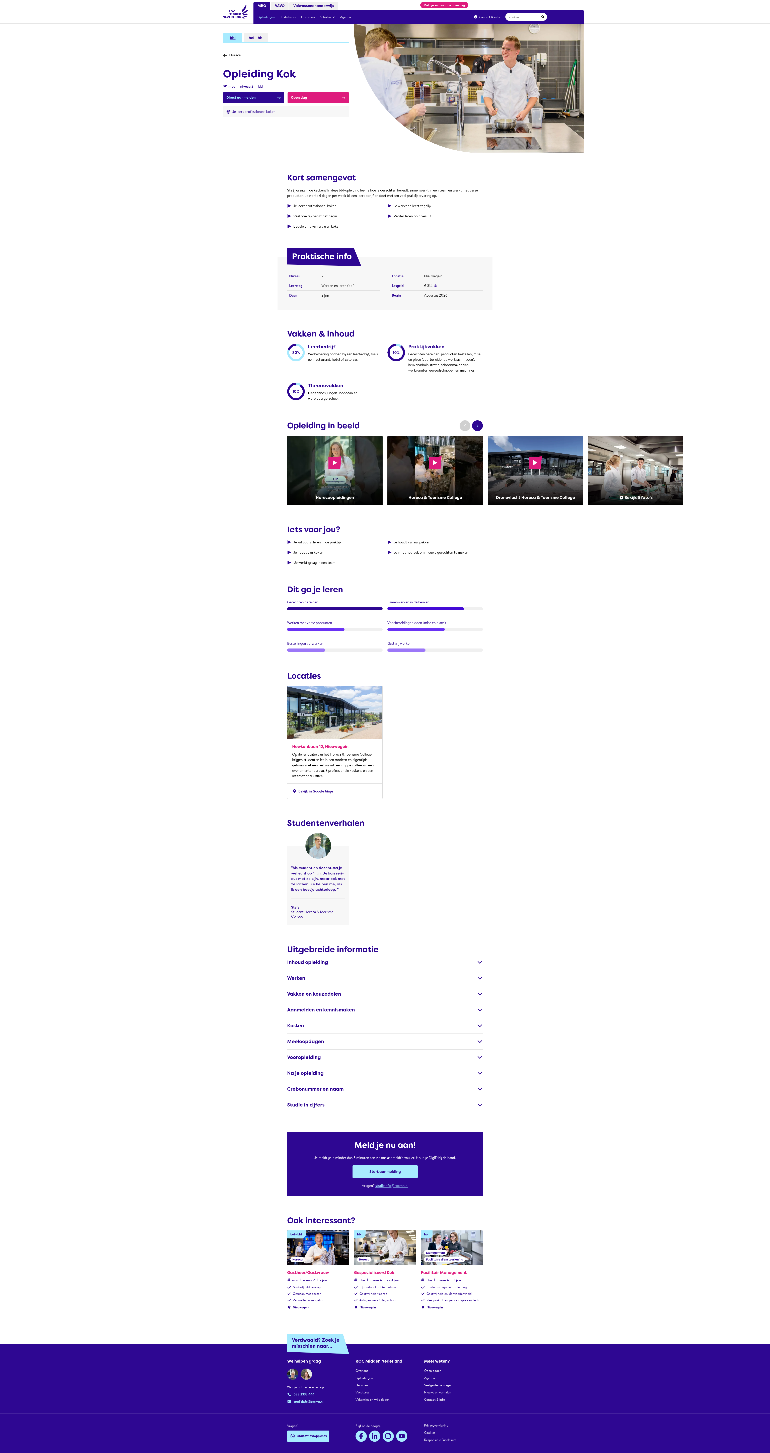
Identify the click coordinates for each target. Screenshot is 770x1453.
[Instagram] (388, 1436)
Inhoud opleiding (307, 962)
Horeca (235, 55)
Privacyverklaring (436, 1425)
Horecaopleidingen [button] (335, 497)
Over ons (362, 1371)
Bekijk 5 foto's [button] (638, 497)
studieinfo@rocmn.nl (391, 1185)
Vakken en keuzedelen (314, 994)
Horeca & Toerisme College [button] (435, 497)
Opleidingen (266, 17)
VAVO (280, 5)
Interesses (308, 17)
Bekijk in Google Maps (312, 791)
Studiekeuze (288, 17)
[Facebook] (361, 1436)
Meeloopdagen (305, 1041)
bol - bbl (256, 37)
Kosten (295, 1025)
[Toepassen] (543, 17)
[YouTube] (401, 1436)
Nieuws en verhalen (437, 1392)
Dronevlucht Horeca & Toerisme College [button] (535, 497)
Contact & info (489, 17)
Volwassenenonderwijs (313, 5)
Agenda (345, 17)
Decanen (362, 1385)
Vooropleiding (304, 1057)
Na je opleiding (305, 1073)
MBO (261, 5)
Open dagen (432, 1371)
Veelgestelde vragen (438, 1385)
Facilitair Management (444, 1272)
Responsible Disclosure (440, 1440)
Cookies (429, 1432)
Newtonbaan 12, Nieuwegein (320, 746)
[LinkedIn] (374, 1436)
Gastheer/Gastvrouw (308, 1272)
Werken (296, 978)
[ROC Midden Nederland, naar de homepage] (236, 12)
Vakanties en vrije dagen (373, 1399)
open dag (458, 5)
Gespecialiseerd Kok (374, 1272)
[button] (435, 286)
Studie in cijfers (306, 1105)
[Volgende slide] (477, 425)
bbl (233, 37)
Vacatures (362, 1392)
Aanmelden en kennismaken (321, 1010)
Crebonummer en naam (315, 1089)
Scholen (325, 17)
